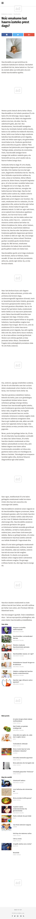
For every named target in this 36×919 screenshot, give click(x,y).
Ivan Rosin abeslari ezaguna (22, 825)
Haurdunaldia (17, 14)
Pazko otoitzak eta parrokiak (22, 816)
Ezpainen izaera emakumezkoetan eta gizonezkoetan (20, 809)
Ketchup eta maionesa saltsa (22, 833)
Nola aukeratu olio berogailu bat (23, 763)
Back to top (18, 910)
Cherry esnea (17, 839)
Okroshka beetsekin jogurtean (22, 758)
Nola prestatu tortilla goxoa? (22, 798)
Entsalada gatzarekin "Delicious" (23, 772)
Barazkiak (16, 853)
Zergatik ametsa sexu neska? (22, 844)
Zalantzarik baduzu (19, 780)
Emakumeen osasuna (7, 14)
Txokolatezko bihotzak (20, 744)
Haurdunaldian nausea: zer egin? (23, 654)
